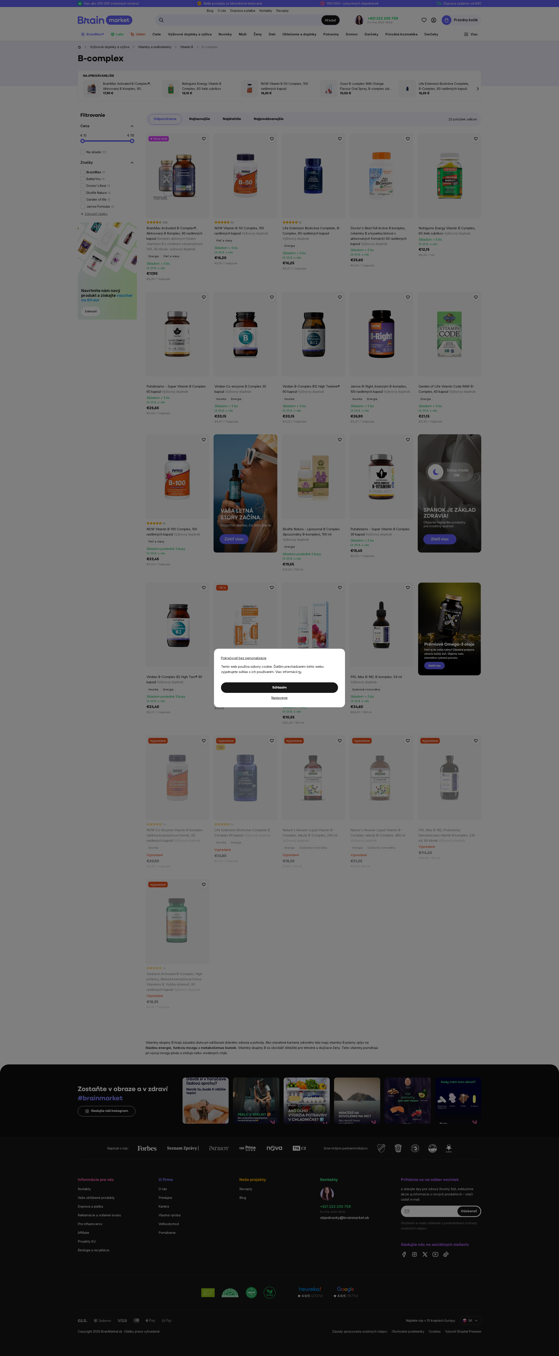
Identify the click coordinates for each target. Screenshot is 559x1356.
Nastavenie (279, 698)
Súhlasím (279, 687)
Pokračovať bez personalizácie (243, 658)
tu (299, 672)
